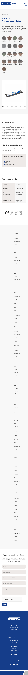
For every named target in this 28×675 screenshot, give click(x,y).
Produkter (14, 648)
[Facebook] (14, 664)
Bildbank (14, 658)
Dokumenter (14, 650)
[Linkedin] (11, 664)
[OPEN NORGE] (17, 3)
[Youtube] (17, 664)
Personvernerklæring (14, 660)
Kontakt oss (14, 656)
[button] (3, 93)
